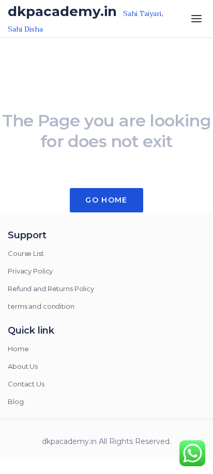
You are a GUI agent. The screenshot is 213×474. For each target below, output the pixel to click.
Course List (26, 253)
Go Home (106, 200)
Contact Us (26, 384)
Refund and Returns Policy (51, 288)
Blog (16, 401)
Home (18, 348)
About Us (23, 366)
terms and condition (41, 306)
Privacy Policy (30, 271)
